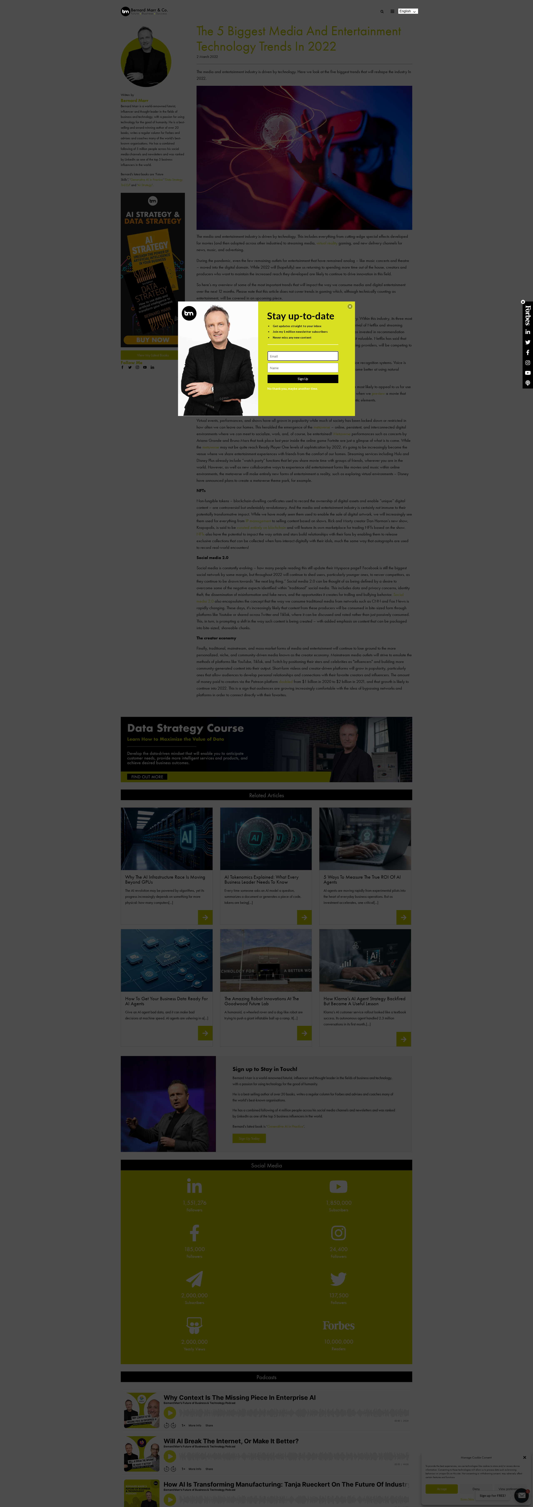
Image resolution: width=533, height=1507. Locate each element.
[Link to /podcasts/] (528, 383)
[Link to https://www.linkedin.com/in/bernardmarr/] (528, 332)
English (405, 11)
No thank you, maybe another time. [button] (292, 388)
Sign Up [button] (303, 379)
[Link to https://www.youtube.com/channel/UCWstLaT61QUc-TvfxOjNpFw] (528, 372)
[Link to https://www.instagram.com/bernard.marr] (528, 362)
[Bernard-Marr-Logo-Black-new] (144, 8)
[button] (349, 306)
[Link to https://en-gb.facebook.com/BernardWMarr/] (528, 352)
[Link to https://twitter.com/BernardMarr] (528, 342)
